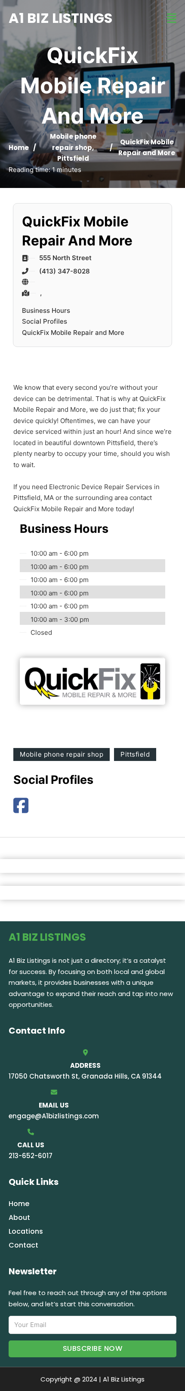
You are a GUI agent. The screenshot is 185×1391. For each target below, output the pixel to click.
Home (19, 147)
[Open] (171, 18)
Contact (23, 1245)
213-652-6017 (30, 1155)
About (19, 1217)
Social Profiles (44, 321)
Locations (26, 1231)
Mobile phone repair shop (61, 754)
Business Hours (46, 310)
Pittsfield (73, 158)
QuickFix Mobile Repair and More (73, 332)
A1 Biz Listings (60, 18)
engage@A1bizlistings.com (54, 1115)
